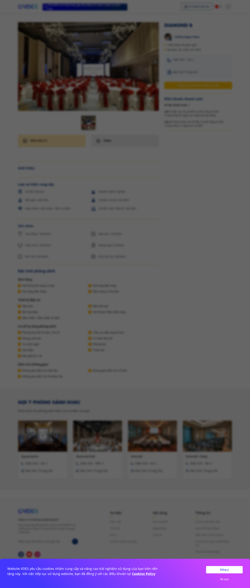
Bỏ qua (224, 579)
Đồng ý (224, 569)
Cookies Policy (143, 574)
